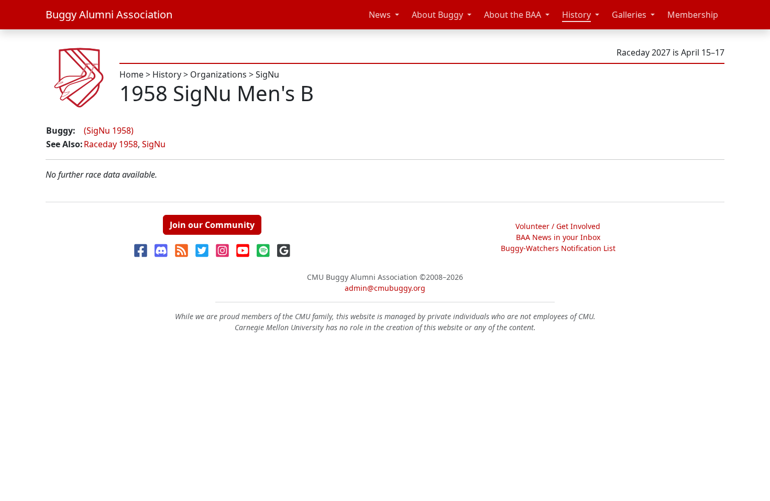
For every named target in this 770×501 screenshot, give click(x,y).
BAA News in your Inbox (558, 237)
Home (131, 74)
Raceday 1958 (111, 144)
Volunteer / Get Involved (557, 226)
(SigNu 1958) (109, 130)
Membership (692, 14)
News (380, 14)
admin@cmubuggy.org (385, 288)
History (576, 14)
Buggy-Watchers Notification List (558, 248)
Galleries (629, 14)
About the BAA (512, 14)
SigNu (267, 74)
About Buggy (437, 14)
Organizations (218, 74)
